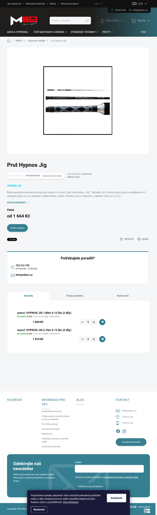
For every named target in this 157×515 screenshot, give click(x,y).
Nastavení (39, 509)
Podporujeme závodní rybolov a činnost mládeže (56, 418)
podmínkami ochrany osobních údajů (120, 477)
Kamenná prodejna (51, 429)
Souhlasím (116, 498)
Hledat (87, 20)
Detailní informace (16, 202)
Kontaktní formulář (131, 442)
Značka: (73, 177)
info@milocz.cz (24, 274)
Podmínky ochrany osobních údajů (55, 440)
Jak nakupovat (14, 3)
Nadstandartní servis (52, 411)
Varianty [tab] (28, 295)
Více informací (70, 502)
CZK (140, 3)
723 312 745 (22, 265)
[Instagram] (124, 430)
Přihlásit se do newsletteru (90, 486)
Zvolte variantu (17, 228)
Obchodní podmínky (35, 3)
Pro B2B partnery (50, 424)
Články (53, 3)
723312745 (127, 417)
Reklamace (47, 434)
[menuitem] (19, 32)
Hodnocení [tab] (123, 295)
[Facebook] (118, 430)
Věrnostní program (69, 3)
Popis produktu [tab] (75, 295)
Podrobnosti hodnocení (52, 176)
